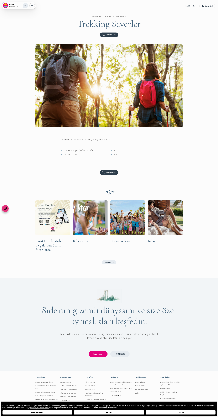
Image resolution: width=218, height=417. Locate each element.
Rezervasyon (98, 354)
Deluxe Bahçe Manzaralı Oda (44, 396)
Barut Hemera (96, 16)
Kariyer (137, 393)
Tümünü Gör (109, 262)
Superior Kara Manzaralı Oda (44, 382)
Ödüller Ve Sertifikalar (141, 389)
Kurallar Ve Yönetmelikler (168, 399)
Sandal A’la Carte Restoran (68, 389)
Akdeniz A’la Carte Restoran (68, 386)
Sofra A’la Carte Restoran (68, 397)
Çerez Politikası (165, 389)
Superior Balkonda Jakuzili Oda (45, 392)
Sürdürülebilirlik (140, 386)
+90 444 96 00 (120, 354)
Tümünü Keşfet (64, 401)
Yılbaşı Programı (90, 382)
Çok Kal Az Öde (90, 386)
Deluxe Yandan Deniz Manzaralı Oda (46, 399)
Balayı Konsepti (90, 389)
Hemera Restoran (65, 382)
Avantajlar (108, 16)
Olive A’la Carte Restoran (68, 393)
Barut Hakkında (140, 382)
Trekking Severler (120, 16)
